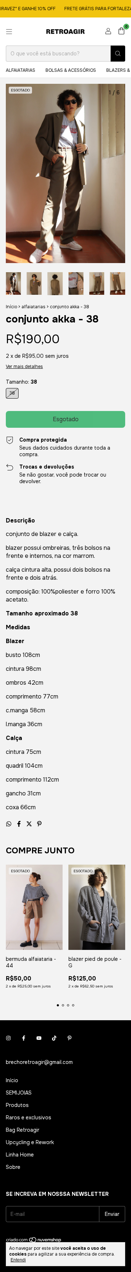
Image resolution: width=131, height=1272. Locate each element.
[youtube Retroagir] (38, 1038)
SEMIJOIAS (19, 1092)
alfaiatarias (20, 70)
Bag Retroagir (22, 1130)
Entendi (18, 1260)
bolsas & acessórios (70, 70)
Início (11, 307)
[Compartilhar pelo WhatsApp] (9, 824)
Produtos (17, 1105)
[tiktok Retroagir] (54, 1038)
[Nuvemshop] (34, 1241)
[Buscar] (118, 54)
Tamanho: (21, 382)
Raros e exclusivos (28, 1117)
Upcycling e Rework (30, 1142)
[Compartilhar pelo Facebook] (19, 824)
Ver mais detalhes (24, 366)
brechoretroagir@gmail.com (39, 1062)
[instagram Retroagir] (8, 1038)
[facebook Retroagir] (23, 1038)
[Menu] (9, 31)
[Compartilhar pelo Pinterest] (39, 824)
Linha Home (20, 1154)
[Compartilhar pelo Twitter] (29, 824)
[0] (121, 31)
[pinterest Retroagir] (69, 1038)
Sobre (13, 1167)
